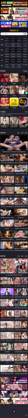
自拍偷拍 (13, 43)
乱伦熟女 (19, 51)
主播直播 (19, 46)
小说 (2, 60)
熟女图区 (19, 56)
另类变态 (25, 51)
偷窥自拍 (7, 54)
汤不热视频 (25, 64)
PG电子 (6, 38)
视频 (2, 44)
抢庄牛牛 (25, 40)
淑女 (22, 256)
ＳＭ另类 (25, 46)
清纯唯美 (13, 56)
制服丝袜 (7, 51)
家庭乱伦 (13, 59)
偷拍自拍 (13, 49)
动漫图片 (25, 54)
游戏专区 (25, 38)
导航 (2, 65)
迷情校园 (7, 61)
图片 (2, 55)
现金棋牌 (19, 40)
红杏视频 (7, 66)
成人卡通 (19, 49)
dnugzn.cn (14, 30)
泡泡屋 (13, 66)
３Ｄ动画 (25, 43)
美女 (18, 132)
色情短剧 (19, 66)
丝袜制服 (13, 46)
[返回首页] (26, 415)
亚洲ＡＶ (7, 43)
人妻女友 (19, 59)
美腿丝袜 (7, 56)
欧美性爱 (25, 49)
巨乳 (22, 132)
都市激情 (7, 59)
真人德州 (13, 38)
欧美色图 (19, 54)
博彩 (2, 39)
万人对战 (19, 38)
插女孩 (7, 64)
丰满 (18, 256)
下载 (26, 111)
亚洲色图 (13, 54)
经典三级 (13, 51)
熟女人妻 (7, 46)
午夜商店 (13, 64)
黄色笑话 (19, 61)
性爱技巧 (25, 61)
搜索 (25, 33)
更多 (26, 132)
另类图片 (25, 56)
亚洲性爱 (7, 49)
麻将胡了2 (7, 40)
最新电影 (3, 256)
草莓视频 (19, 64)
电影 (2, 50)
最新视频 (3, 133)
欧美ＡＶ (19, 43)
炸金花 (13, 40)
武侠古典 (25, 59)
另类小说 (13, 61)
